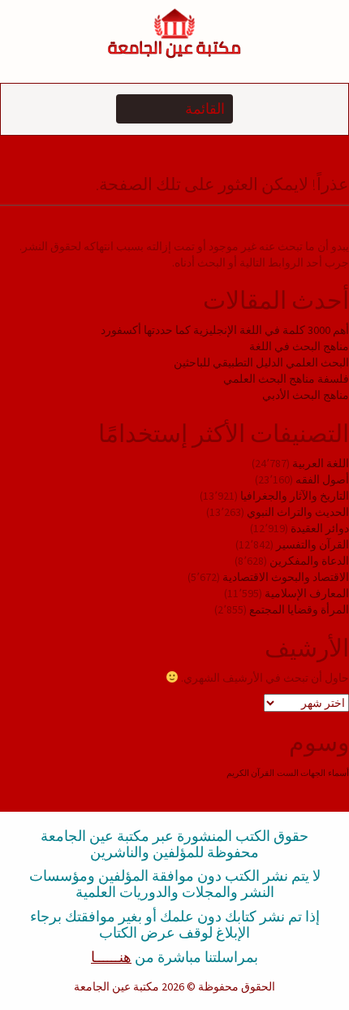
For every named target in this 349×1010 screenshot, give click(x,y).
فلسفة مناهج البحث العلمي (286, 378)
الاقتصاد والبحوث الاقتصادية (285, 577)
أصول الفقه (322, 479)
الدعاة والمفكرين (309, 560)
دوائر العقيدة (320, 528)
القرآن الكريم (250, 773)
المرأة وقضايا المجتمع (299, 609)
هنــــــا (111, 956)
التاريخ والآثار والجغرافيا (294, 495)
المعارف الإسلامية (307, 593)
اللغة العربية (320, 463)
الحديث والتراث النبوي (298, 512)
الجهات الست (301, 773)
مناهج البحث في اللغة (299, 346)
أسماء (338, 773)
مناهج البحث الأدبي (305, 395)
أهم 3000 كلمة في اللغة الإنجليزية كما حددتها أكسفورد (225, 330)
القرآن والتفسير (312, 544)
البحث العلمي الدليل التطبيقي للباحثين (261, 362)
